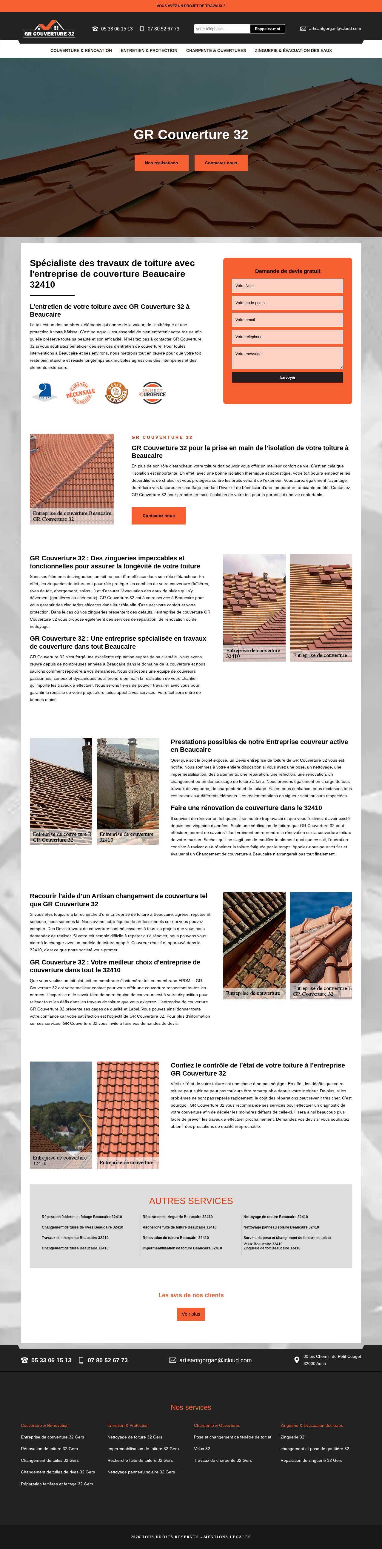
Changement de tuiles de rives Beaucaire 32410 (82, 1227)
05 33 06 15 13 (117, 28)
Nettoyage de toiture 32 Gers (134, 1437)
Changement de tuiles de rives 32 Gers (58, 1472)
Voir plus (191, 1314)
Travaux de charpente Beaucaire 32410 (75, 1238)
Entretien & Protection (149, 50)
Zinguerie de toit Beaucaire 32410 (272, 1248)
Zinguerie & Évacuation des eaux (293, 50)
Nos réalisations (161, 162)
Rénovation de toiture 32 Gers (49, 1448)
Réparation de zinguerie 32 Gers (311, 1460)
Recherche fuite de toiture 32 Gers (140, 1460)
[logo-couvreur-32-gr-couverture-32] (49, 28)
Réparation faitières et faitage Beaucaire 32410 (82, 1217)
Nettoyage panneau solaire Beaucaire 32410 (281, 1227)
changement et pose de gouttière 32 (315, 1448)
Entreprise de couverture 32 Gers (52, 1437)
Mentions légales (227, 1537)
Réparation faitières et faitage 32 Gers (57, 1483)
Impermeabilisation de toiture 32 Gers (143, 1448)
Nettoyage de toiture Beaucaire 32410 (276, 1217)
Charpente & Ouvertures (216, 50)
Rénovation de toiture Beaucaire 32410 (176, 1238)
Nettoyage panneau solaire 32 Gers (141, 1472)
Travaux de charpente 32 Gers (223, 1460)
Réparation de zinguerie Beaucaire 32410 (178, 1217)
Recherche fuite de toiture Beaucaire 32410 (180, 1227)
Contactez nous (221, 162)
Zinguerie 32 (292, 1437)
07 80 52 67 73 (163, 28)
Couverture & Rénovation (81, 50)
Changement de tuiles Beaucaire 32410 (75, 1248)
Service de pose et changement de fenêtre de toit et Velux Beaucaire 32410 (287, 1240)
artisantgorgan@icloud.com (335, 28)
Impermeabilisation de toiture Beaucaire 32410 (182, 1248)
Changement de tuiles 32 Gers (50, 1460)
